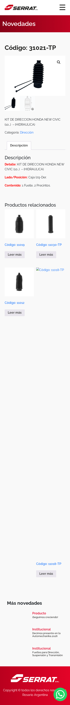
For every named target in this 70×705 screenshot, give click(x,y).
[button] (58, 62)
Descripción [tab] (19, 145)
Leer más (15, 254)
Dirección (26, 132)
